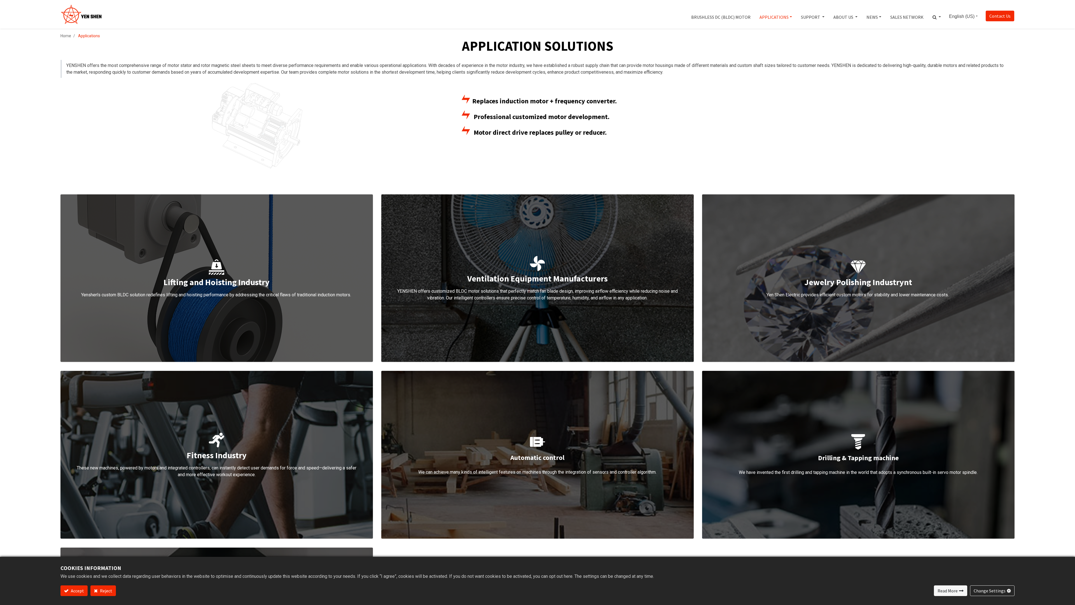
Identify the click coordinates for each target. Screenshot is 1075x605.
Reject (105, 591)
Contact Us (1000, 16)
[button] (936, 14)
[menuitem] (721, 14)
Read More (948, 591)
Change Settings (990, 591)
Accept (77, 591)
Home (65, 36)
